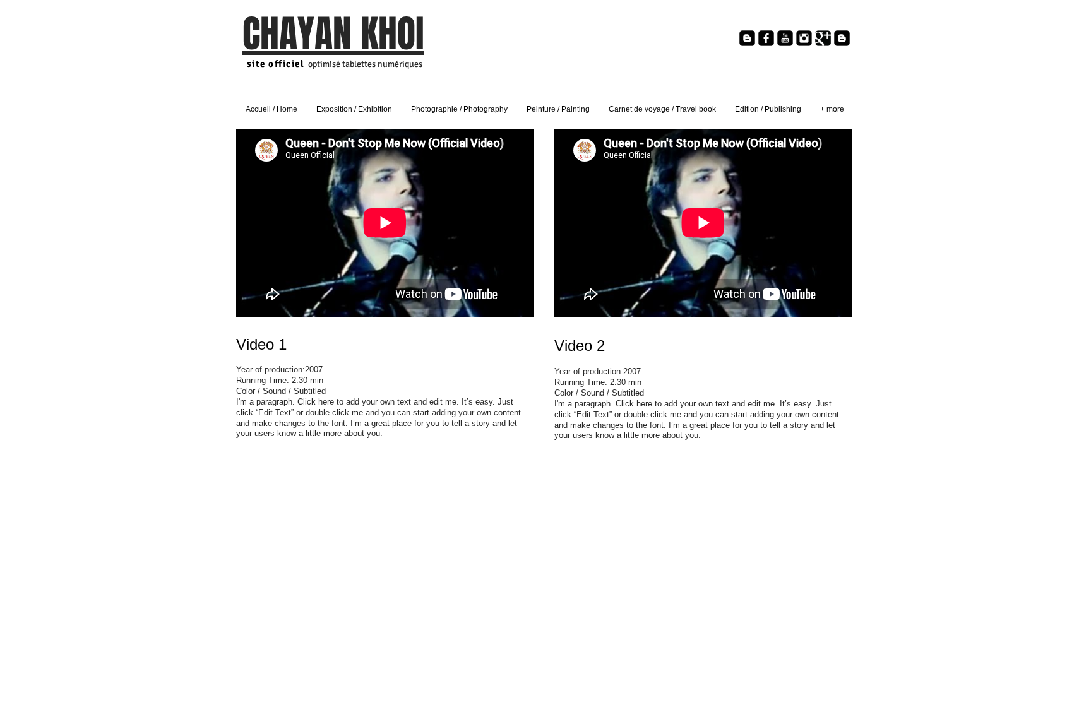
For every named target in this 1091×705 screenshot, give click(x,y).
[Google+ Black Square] (823, 38)
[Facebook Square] (766, 38)
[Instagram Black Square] (804, 38)
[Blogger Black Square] (747, 38)
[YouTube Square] (785, 38)
